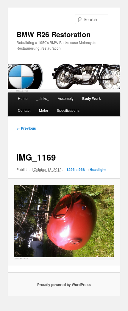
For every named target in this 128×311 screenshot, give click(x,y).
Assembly (66, 98)
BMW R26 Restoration (53, 34)
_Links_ (42, 98)
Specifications (68, 110)
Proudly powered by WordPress (64, 284)
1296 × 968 (75, 169)
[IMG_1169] (64, 222)
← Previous (26, 128)
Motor (43, 110)
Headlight (98, 169)
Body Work (91, 98)
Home (23, 98)
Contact (24, 110)
